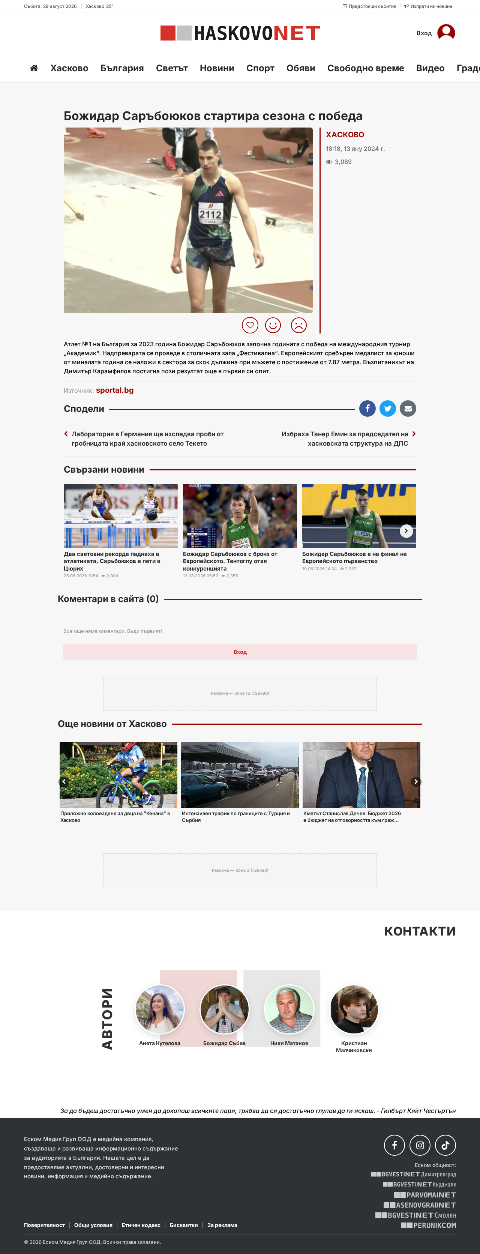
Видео (430, 68)
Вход (424, 33)
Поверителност (44, 1225)
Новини (217, 68)
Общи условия (93, 1225)
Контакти (420, 931)
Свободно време (365, 68)
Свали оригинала (90, 135)
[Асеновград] (420, 1205)
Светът (172, 68)
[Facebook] (394, 1145)
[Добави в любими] (251, 325)
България (122, 68)
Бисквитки (184, 1225)
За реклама (222, 1225)
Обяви (300, 68)
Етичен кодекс (141, 1225)
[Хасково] (240, 33)
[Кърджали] (419, 1185)
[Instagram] (420, 1145)
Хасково (69, 68)
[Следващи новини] (406, 531)
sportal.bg (115, 390)
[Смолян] (415, 1215)
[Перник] (428, 1225)
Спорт (260, 68)
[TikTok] (445, 1145)
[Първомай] (425, 1195)
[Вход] (446, 33)
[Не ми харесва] (302, 325)
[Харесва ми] (276, 325)
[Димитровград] (413, 1174)
